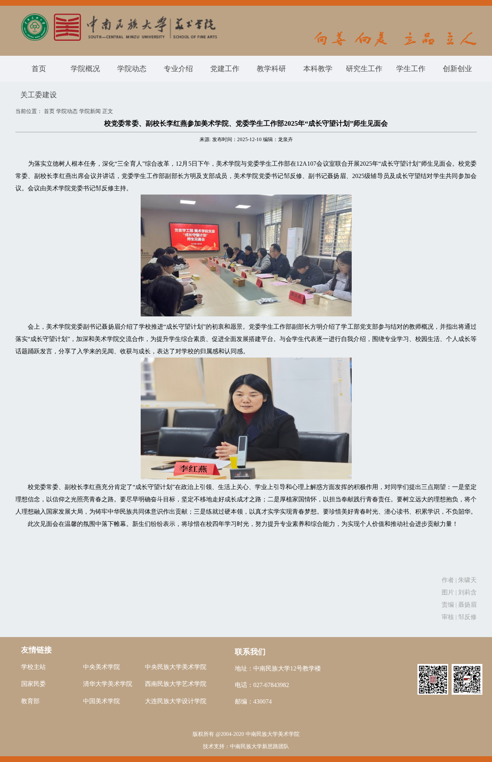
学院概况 (85, 69)
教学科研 (271, 69)
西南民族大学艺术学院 (175, 683)
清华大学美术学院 (107, 683)
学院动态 (131, 69)
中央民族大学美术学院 (175, 667)
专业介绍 (178, 69)
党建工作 (224, 69)
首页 (39, 69)
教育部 (30, 701)
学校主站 (33, 667)
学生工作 (411, 69)
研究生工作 (364, 69)
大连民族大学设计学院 (175, 701)
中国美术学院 (101, 701)
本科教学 (317, 69)
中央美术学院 (101, 667)
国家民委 (33, 683)
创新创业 (457, 69)
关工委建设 (38, 95)
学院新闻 (90, 111)
